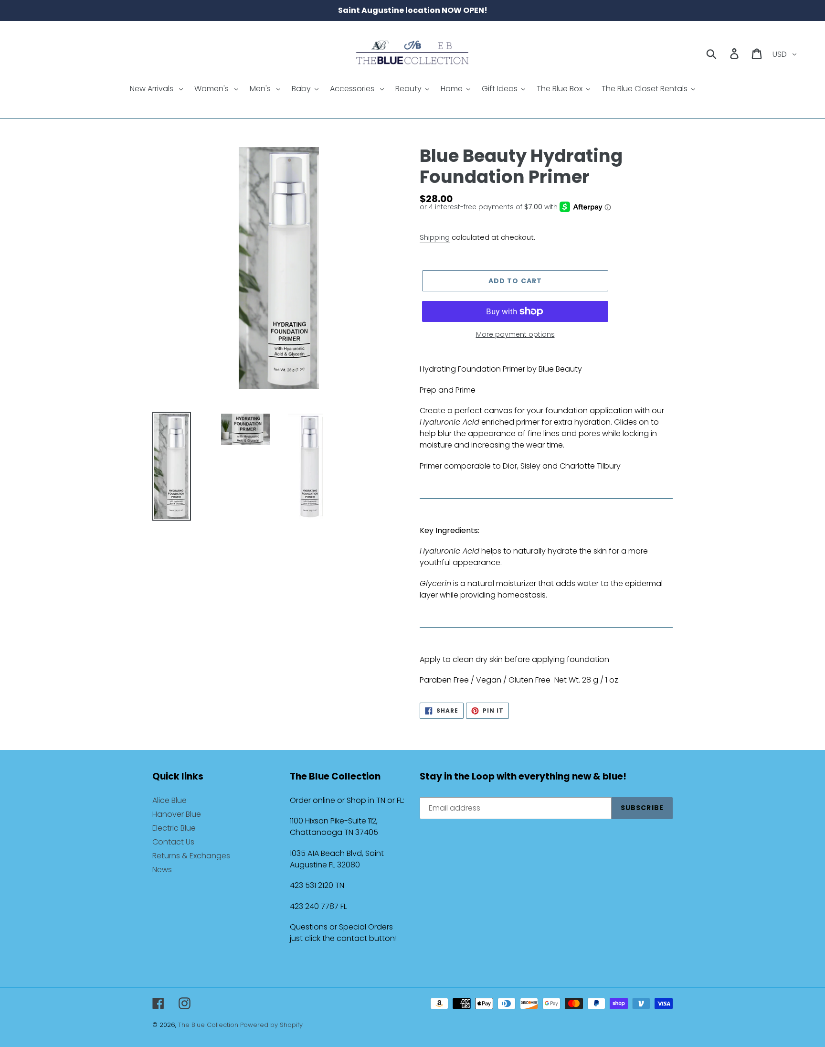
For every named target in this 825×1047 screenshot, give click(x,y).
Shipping (435, 237)
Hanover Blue (176, 814)
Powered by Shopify (271, 1024)
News (162, 869)
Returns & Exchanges (191, 855)
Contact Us (173, 841)
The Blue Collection (209, 1024)
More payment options (515, 334)
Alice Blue (169, 800)
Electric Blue (174, 828)
